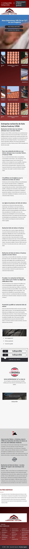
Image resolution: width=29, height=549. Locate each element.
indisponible (7, 3)
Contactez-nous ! (14, 30)
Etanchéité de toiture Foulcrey (11, 499)
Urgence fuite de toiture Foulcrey (14, 497)
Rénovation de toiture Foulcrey (7, 494)
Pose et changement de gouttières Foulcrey (13, 495)
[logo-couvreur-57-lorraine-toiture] (10, 11)
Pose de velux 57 (15, 529)
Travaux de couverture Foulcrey (11, 501)
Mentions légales (23, 547)
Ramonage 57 (4, 532)
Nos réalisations (14, 26)
